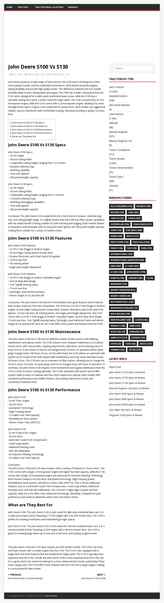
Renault (118, 325)
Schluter (118, 331)
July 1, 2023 (17, 74)
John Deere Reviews (119, 105)
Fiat (132, 248)
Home (9, 7)
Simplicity (119, 337)
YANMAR (117, 349)
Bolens (117, 212)
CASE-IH (117, 218)
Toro (130, 343)
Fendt (117, 248)
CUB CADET (134, 230)
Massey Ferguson (118, 131)
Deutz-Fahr (119, 242)
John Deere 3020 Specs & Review (126, 393)
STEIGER (138, 337)
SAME (135, 325)
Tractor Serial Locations (49, 7)
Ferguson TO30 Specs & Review (125, 415)
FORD (146, 248)
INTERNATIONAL (121, 254)
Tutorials (113, 185)
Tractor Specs (116, 176)
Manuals (73, 7)
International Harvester (127, 260)
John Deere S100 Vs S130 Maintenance (32, 129)
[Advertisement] (82, 39)
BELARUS (144, 206)
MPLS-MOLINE (120, 314)
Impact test (115, 366)
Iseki (116, 266)
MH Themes (51, 595)
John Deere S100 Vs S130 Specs (28, 122)
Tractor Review (117, 158)
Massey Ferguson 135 (120, 140)
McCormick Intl (122, 301)
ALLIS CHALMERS (121, 206)
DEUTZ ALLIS (141, 242)
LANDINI (135, 278)
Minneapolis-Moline (124, 308)
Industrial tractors (118, 96)
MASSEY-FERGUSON (123, 290)
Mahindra (119, 284)
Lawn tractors (116, 114)
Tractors (22, 7)
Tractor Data (33, 74)
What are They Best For (24, 136)
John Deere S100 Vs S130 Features (29, 126)
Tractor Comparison (53, 74)
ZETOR (135, 349)
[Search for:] (132, 68)
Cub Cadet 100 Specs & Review (125, 409)
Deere (116, 236)
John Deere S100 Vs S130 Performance (32, 132)
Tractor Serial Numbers (121, 167)
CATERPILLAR (120, 224)
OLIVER (141, 319)
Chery (116, 230)
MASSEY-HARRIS (120, 296)
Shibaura (136, 331)
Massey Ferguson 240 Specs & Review (129, 388)
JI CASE (117, 272)
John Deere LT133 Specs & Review (127, 372)
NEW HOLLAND (121, 319)
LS (150, 278)
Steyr (116, 343)
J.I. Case (131, 266)
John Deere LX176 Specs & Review (127, 377)
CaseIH (134, 218)
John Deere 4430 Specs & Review (126, 399)
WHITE (146, 343)
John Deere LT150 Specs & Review (127, 382)
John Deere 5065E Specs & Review (127, 404)
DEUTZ (132, 236)
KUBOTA (117, 278)
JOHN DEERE (136, 272)
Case (133, 212)
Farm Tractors (116, 87)
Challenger (142, 224)
